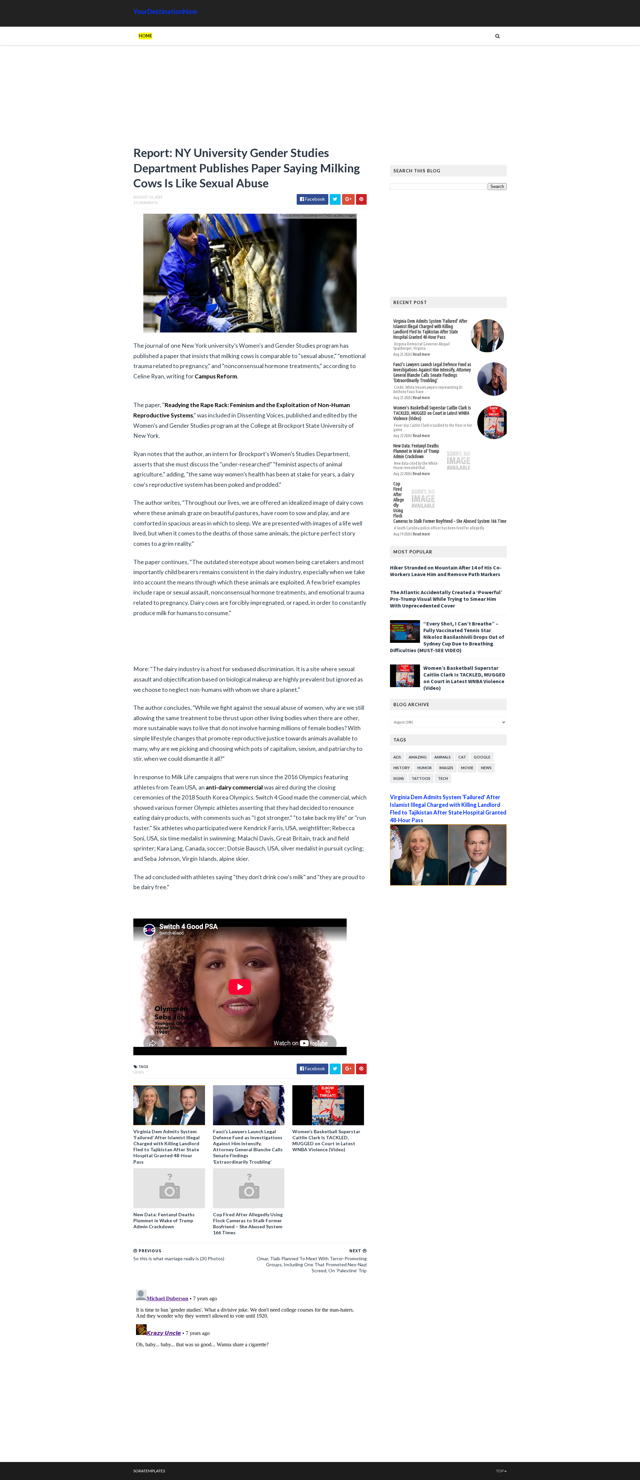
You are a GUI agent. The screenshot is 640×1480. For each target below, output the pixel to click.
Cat (462, 757)
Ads (397, 757)
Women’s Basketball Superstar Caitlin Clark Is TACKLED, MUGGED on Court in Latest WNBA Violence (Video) (326, 1141)
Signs (398, 778)
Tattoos (421, 778)
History (401, 768)
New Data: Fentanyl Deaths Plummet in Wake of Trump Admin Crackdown (164, 1220)
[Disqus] (250, 1370)
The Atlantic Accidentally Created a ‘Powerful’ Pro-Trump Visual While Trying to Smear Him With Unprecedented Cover (446, 599)
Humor (424, 768)
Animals (442, 757)
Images (446, 768)
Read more (421, 354)
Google (482, 757)
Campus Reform (216, 376)
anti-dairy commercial (234, 787)
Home (145, 35)
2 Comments (145, 202)
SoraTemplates (149, 1470)
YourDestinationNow (165, 11)
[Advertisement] (250, 98)
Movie (467, 768)
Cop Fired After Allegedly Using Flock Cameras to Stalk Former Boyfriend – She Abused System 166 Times (248, 1224)
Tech (443, 778)
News (138, 1072)
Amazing (418, 757)
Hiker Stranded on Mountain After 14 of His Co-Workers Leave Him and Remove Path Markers (446, 570)
